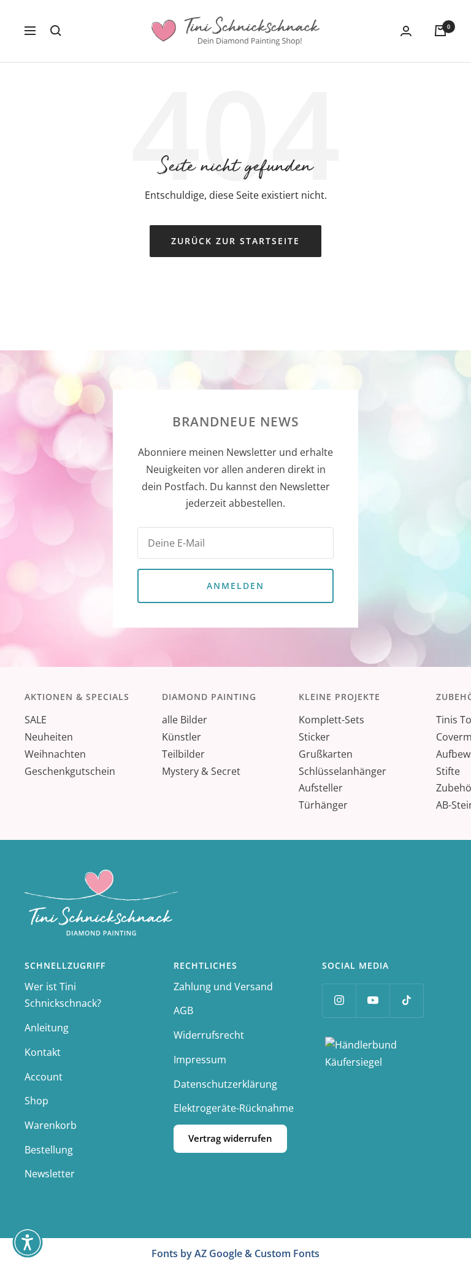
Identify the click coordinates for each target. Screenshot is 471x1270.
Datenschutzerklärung (225, 1084)
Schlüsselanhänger (342, 771)
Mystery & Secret (201, 771)
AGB (183, 1010)
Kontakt (43, 1052)
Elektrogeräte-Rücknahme (234, 1108)
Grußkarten (326, 754)
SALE (36, 719)
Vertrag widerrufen (230, 1138)
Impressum (200, 1059)
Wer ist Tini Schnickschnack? (63, 995)
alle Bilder (184, 719)
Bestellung (49, 1149)
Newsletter (50, 1173)
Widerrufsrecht (209, 1035)
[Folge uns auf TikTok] (406, 1000)
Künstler (181, 737)
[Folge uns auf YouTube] (372, 1000)
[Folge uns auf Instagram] (339, 1000)
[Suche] (55, 30)
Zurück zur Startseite (235, 241)
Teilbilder (183, 754)
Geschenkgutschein (70, 771)
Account (44, 1076)
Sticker (314, 737)
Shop (36, 1100)
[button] (27, 1242)
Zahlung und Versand (223, 986)
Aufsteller (321, 788)
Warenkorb (51, 1125)
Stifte (448, 771)
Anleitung (47, 1027)
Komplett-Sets (331, 719)
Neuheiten (49, 737)
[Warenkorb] (440, 30)
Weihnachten (55, 754)
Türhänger (323, 805)
